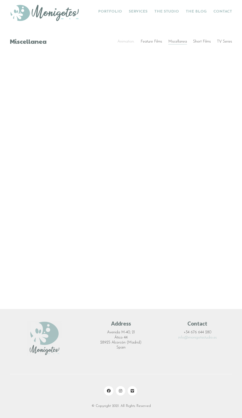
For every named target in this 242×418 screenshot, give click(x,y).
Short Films (202, 42)
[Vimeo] (132, 391)
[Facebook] (108, 391)
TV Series (224, 42)
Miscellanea (177, 42)
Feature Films (151, 42)
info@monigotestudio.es (197, 338)
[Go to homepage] (45, 11)
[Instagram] (120, 391)
